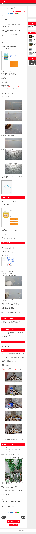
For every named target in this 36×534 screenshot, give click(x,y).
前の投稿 (23, 517)
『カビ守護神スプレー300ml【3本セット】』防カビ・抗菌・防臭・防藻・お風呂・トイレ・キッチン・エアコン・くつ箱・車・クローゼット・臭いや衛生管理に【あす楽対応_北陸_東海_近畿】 (10, 260)
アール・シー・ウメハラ (5, 252)
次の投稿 (3, 517)
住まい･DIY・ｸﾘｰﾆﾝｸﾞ (17, 11)
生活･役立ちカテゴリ (13, 524)
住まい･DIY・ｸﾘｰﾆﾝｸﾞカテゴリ (13, 521)
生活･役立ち (23, 11)
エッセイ (30, 60)
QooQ (22, 533)
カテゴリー (1, 3)
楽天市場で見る (14, 221)
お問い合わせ (6, 3)
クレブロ (2, 1)
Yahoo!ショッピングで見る (14, 223)
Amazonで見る (14, 61)
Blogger (22, 530)
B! (13, 13)
